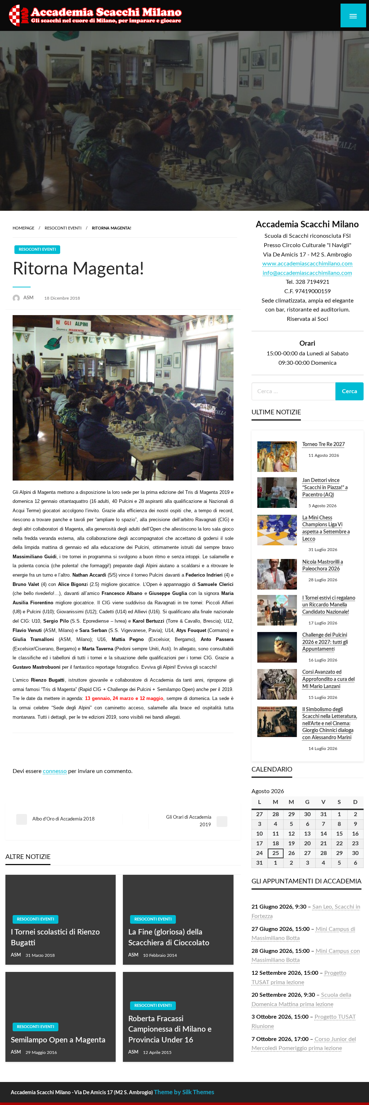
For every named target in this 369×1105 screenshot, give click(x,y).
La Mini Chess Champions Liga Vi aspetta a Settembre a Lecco (326, 528)
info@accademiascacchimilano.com (307, 273)
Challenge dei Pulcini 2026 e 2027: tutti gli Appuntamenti (325, 642)
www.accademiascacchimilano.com (307, 264)
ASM (29, 298)
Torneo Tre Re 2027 (323, 444)
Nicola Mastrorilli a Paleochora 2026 (322, 566)
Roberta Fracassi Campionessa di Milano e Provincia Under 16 (170, 1029)
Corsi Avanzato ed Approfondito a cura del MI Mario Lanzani (328, 679)
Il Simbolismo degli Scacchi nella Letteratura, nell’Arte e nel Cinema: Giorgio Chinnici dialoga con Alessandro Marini (329, 723)
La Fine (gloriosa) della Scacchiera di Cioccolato (168, 937)
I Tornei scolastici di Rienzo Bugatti (55, 937)
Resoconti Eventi (63, 228)
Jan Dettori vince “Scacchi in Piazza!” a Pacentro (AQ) (325, 487)
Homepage (23, 228)
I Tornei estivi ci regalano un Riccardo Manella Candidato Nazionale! (328, 605)
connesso (55, 771)
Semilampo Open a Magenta (58, 1040)
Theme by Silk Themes (184, 1092)
